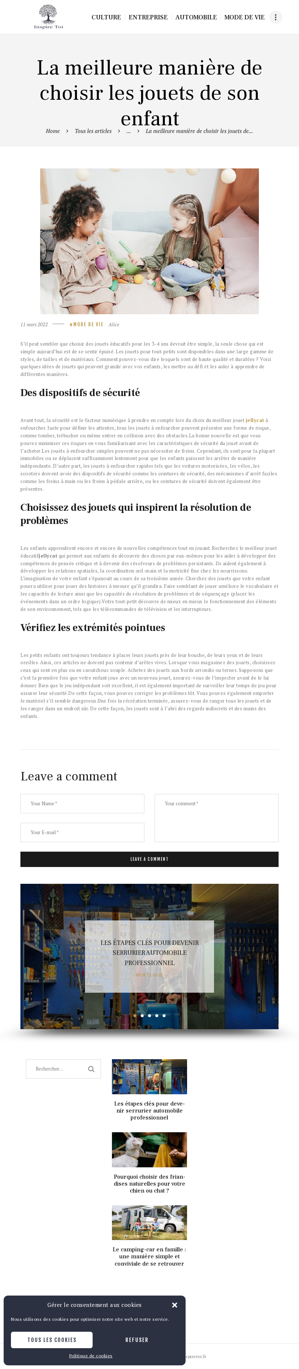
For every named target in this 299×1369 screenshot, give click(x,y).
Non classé (149, 975)
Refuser (137, 1339)
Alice (114, 324)
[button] (174, 1305)
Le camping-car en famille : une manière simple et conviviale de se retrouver (149, 1256)
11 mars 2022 (34, 324)
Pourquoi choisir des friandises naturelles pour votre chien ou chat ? (149, 1184)
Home (53, 130)
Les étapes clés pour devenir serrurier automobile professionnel (150, 953)
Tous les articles (93, 130)
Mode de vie (88, 324)
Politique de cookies (91, 1355)
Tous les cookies (52, 1339)
